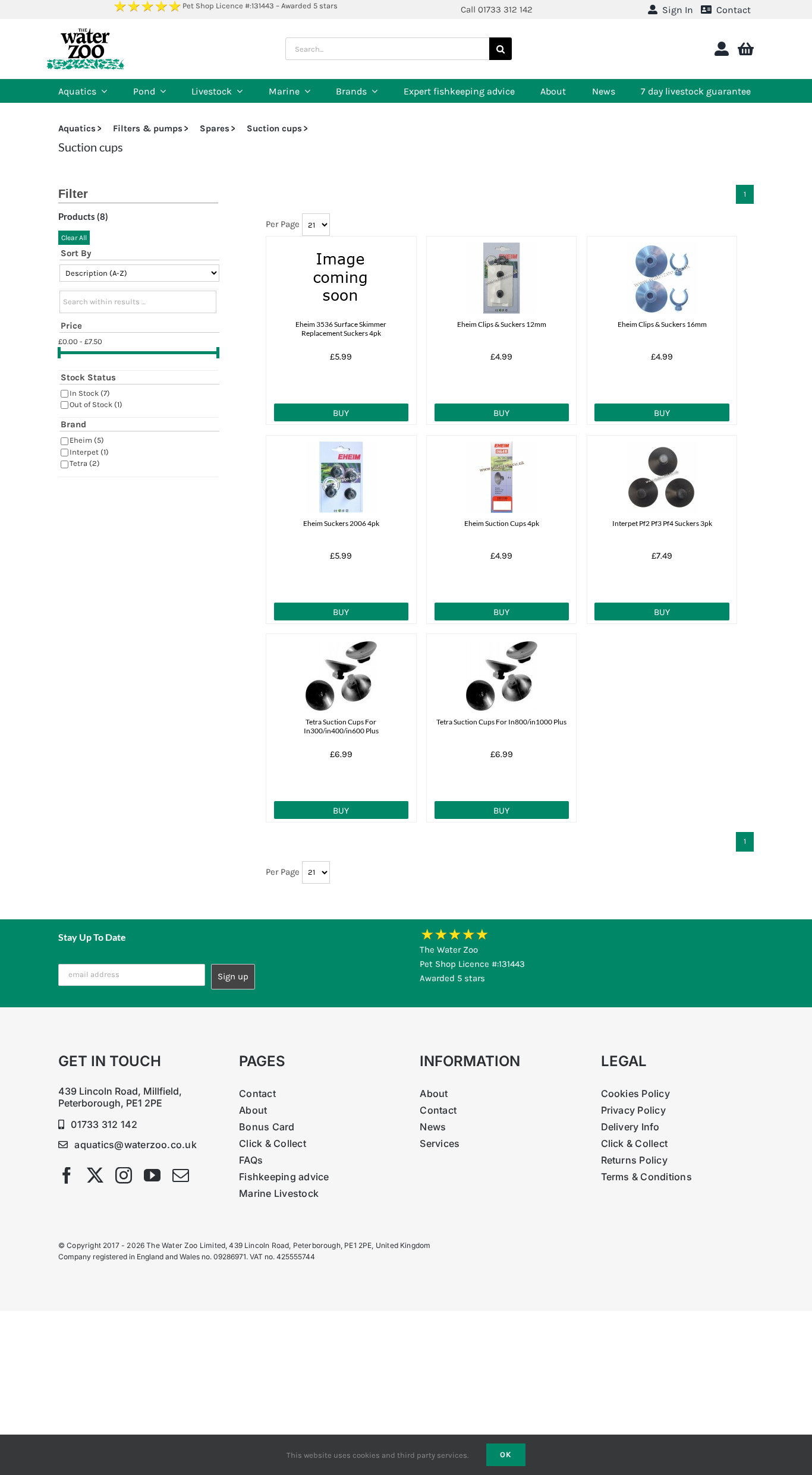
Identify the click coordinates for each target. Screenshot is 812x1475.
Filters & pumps (147, 128)
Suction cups (274, 128)
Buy (341, 413)
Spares (214, 128)
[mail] (180, 1175)
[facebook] (66, 1175)
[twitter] (95, 1175)
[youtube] (152, 1175)
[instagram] (123, 1175)
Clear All (74, 238)
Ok (506, 1454)
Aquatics (77, 128)
